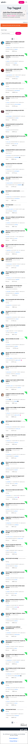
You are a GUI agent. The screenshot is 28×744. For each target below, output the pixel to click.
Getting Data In (9, 261)
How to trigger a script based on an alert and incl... (15, 572)
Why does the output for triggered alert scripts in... (15, 476)
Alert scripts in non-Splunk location (14, 682)
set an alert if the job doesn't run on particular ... (14, 178)
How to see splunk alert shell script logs (15, 300)
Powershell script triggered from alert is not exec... (15, 655)
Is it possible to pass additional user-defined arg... (14, 449)
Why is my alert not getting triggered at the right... (15, 531)
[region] (14, 737)
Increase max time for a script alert (14, 164)
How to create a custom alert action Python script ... (14, 70)
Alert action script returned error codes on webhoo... (16, 97)
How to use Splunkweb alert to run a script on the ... (16, 136)
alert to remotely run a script (14, 339)
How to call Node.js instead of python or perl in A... (15, 600)
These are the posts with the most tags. (11, 25)
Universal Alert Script (14, 709)
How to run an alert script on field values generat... (15, 586)
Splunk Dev (8, 45)
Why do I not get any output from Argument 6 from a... (14, 545)
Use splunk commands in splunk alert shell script (16, 312)
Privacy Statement (13, 738)
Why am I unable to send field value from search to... (15, 231)
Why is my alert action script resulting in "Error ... (15, 463)
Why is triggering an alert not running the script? (15, 272)
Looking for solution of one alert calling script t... (15, 394)
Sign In (21, 2)
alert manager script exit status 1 (16, 421)
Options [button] (24, 22)
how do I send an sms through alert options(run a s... (14, 286)
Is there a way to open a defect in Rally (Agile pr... (15, 380)
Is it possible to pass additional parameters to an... (14, 627)
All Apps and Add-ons (10, 671)
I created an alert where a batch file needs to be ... (16, 435)
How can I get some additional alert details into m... (16, 367)
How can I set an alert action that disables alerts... (15, 325)
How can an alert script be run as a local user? (15, 245)
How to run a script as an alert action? (15, 490)
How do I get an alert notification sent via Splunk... (15, 353)
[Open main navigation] (26, 2)
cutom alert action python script (15, 83)
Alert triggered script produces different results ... (15, 504)
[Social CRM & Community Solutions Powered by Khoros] (24, 724)
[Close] (26, 732)
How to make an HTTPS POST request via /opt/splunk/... (15, 641)
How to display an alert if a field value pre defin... (15, 668)
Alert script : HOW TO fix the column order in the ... (16, 696)
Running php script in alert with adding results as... (15, 56)
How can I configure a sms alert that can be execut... (15, 217)
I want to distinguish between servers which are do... (14, 259)
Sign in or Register (11, 15)
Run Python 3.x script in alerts (15, 191)
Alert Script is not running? (15, 559)
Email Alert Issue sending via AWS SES (15, 111)
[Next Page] (16, 39)
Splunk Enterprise (9, 247)
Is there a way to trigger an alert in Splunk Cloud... (15, 408)
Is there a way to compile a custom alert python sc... (15, 42)
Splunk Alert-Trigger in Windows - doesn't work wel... (15, 614)
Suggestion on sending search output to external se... (15, 518)
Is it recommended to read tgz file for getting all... (14, 124)
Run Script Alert (13, 204)
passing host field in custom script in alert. (16, 150)
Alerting (7, 58)
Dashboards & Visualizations (11, 288)
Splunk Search (9, 153)
